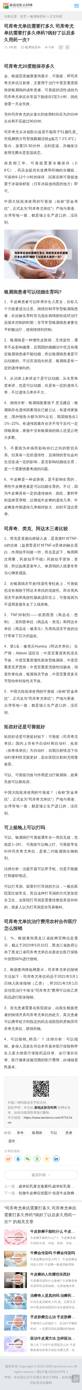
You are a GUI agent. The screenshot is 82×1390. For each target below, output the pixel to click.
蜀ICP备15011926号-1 (52, 1372)
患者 (68, 1133)
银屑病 (37, 1133)
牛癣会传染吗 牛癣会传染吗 (52, 1253)
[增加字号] (61, 47)
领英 (56, 1158)
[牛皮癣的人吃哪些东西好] (15, 1280)
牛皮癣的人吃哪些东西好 (50, 1274)
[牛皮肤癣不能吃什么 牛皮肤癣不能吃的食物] (15, 1237)
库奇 (20, 1133)
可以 (53, 1133)
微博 (8, 1158)
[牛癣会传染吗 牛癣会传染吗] (15, 1259)
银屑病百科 (38, 16)
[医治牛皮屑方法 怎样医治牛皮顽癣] (15, 1344)
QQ (18, 1158)
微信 (27, 1158)
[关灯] (76, 1378)
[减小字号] (67, 47)
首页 (23, 16)
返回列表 (38, 1175)
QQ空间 (46, 1158)
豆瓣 (37, 1158)
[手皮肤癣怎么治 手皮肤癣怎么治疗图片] (15, 1323)
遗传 (11, 1141)
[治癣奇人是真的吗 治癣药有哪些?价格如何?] (15, 1301)
